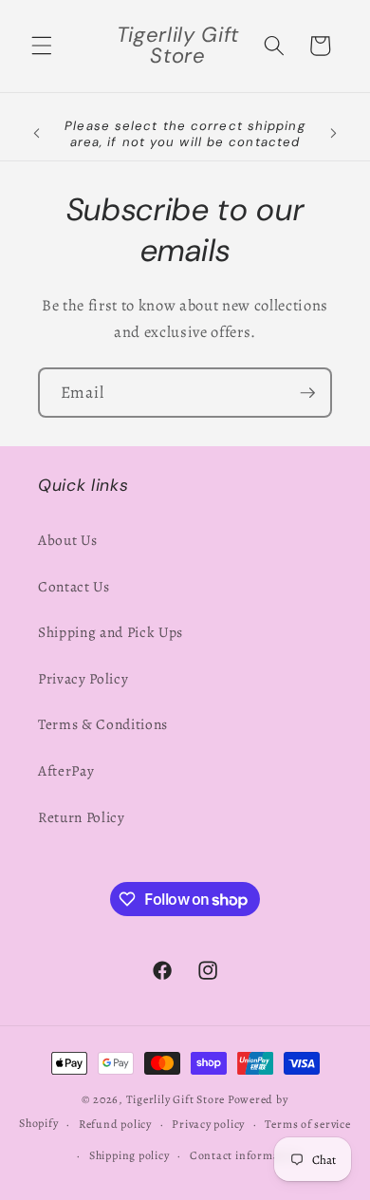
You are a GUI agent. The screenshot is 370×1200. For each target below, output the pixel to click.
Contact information (246, 1155)
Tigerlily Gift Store (175, 1099)
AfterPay (66, 770)
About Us (67, 540)
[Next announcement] (334, 134)
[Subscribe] (307, 393)
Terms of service (307, 1124)
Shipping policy (129, 1155)
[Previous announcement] (37, 134)
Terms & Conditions (103, 724)
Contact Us (74, 586)
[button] (42, 45)
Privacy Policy (83, 678)
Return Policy (81, 817)
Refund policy (115, 1124)
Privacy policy (208, 1124)
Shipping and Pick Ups (110, 632)
